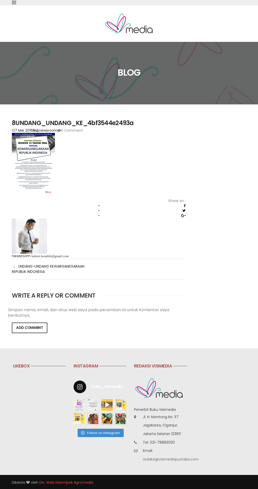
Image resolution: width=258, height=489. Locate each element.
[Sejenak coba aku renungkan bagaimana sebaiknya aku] (93, 405)
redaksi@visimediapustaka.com (171, 459)
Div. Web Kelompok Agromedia (66, 482)
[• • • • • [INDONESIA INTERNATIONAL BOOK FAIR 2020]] (107, 405)
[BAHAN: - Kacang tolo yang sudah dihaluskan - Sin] (79, 418)
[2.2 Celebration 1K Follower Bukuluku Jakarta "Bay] (79, 405)
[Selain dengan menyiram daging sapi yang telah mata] (120, 418)
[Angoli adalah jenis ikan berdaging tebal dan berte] (107, 418)
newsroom (48, 130)
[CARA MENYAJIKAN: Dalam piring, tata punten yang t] (120, 405)
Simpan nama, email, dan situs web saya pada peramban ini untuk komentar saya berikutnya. (88, 312)
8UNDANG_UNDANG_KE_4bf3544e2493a (73, 123)
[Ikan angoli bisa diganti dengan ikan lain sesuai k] (93, 418)
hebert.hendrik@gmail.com (50, 256)
